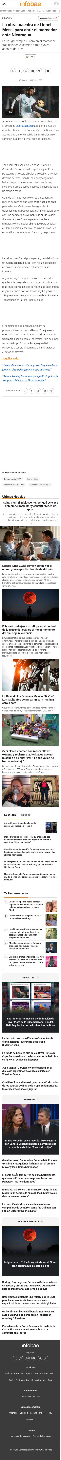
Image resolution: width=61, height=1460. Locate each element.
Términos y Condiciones (20, 1436)
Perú (11, 1380)
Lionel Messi (32, 479)
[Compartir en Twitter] (26, 70)
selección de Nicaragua (40, 485)
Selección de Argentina (14, 485)
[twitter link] (21, 1358)
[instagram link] (27, 1358)
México (53, 1373)
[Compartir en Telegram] (39, 70)
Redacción (26, 1396)
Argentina (13, 1413)
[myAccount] (56, 4)
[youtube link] (33, 1358)
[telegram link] (40, 1358)
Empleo (36, 1396)
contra (25, 125)
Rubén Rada (47, 11)
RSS (50, 1380)
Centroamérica (22, 1380)
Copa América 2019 (12, 479)
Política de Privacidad (42, 1436)
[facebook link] (15, 1358)
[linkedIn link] (46, 1358)
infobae (6, 18)
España (28, 1373)
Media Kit (30, 1420)
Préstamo (27, 11)
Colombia (18, 1373)
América (8, 1373)
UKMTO (36, 11)
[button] (4, 4)
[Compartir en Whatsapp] (13, 70)
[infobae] (30, 4)
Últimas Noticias (38, 1380)
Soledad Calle (15, 11)
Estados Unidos (41, 1373)
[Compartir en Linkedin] (32, 70)
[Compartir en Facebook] (19, 70)
